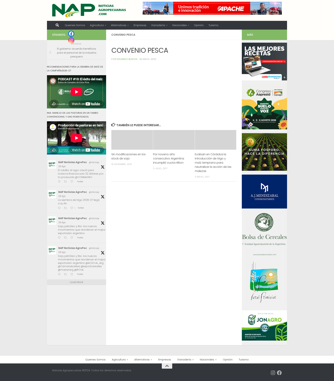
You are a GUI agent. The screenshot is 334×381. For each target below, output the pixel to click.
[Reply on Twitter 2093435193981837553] (60, 182)
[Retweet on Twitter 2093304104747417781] (66, 238)
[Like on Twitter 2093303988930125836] (73, 274)
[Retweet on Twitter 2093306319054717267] (66, 208)
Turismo (213, 25)
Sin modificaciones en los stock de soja (128, 156)
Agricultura (97, 25)
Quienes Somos (75, 25)
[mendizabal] (264, 207)
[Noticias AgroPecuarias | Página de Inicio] (89, 10)
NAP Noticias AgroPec (72, 162)
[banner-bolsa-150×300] (264, 255)
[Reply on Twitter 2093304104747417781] (60, 238)
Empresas (140, 25)
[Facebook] (71, 34)
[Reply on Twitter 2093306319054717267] (60, 208)
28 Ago (62, 166)
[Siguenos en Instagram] (273, 372)
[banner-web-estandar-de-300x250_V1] (264, 170)
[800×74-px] (212, 8)
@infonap (94, 162)
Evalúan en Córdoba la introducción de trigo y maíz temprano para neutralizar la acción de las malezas (213, 162)
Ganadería (158, 25)
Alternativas (118, 25)
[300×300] (264, 128)
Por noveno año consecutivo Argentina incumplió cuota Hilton (168, 158)
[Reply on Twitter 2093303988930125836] (60, 274)
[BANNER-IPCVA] (264, 79)
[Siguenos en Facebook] (279, 372)
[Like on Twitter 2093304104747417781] (73, 238)
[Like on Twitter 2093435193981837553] (73, 182)
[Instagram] (71, 40)
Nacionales (179, 25)
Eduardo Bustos (127, 59)
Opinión (199, 25)
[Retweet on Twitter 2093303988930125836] (66, 274)
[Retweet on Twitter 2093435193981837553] (66, 182)
